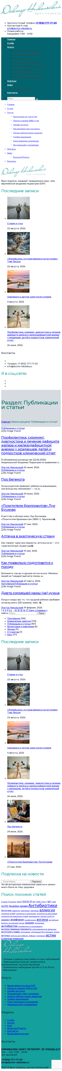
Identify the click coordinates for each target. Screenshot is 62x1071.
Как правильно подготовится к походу (27, 565)
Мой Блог (12, 81)
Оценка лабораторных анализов (29, 66)
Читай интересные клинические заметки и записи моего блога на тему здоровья (28, 886)
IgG (49, 901)
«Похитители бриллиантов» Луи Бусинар (28, 508)
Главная (11, 39)
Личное (11, 629)
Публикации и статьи (13, 428)
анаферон (17, 919)
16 (24, 610)
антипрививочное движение (44, 929)
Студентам (13, 632)
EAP (34, 902)
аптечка (5, 935)
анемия (29, 922)
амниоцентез (34, 916)
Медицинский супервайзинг (26, 77)
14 (18, 610)
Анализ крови (18, 906)
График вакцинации (22, 70)
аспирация (40, 936)
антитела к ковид (10, 931)
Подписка (36, 881)
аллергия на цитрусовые (47, 914)
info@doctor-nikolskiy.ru (19, 28)
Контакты (12, 93)
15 (21, 610)
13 (15, 610)
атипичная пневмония (12, 938)
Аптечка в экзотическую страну (28, 536)
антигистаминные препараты (16, 929)
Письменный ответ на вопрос (27, 62)
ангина (42, 919)
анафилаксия (30, 920)
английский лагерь (16, 923)
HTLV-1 (44, 902)
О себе (10, 43)
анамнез (5, 919)
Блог (9, 634)
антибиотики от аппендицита (30, 926)
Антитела (6, 910)
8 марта (4, 902)
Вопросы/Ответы (21, 89)
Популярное (7, 583)
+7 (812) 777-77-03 (46, 23)
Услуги (10, 47)
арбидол (32, 936)
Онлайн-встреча (21, 58)
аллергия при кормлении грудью (14, 916)
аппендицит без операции (42, 932)
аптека (56, 932)
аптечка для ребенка (19, 936)
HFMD (38, 902)
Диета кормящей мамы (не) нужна (30, 593)
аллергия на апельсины (26, 914)
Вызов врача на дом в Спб (25, 51)
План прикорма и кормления (27, 73)
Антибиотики (42, 905)
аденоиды (34, 911)
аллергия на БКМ (8, 914)
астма (51, 935)
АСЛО (4, 906)
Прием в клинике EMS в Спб (26, 55)
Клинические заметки (19, 621)
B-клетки (12, 902)
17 (27, 610)
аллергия (47, 910)
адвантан (16, 911)
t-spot (53, 902)
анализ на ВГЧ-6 (47, 916)
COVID (19, 902)
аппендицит (25, 932)
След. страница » (38, 610)
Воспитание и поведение (20, 626)
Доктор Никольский (12, 467)
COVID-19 (27, 901)
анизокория (39, 923)
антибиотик (9, 926)
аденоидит (25, 911)
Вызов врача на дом (18, 1033)
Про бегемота (13, 479)
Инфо (10, 85)
